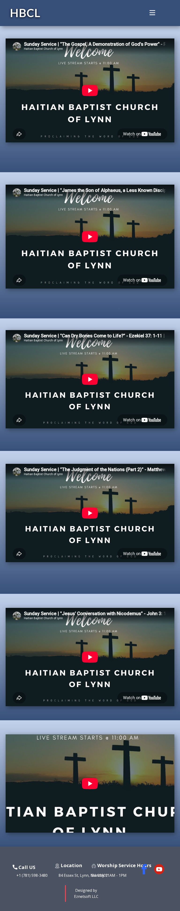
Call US (26, 867)
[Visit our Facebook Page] (144, 869)
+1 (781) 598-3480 (30, 875)
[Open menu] (156, 12)
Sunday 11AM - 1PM (109, 875)
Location (71, 865)
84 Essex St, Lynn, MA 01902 (81, 875)
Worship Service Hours (123, 865)
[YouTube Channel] (159, 869)
